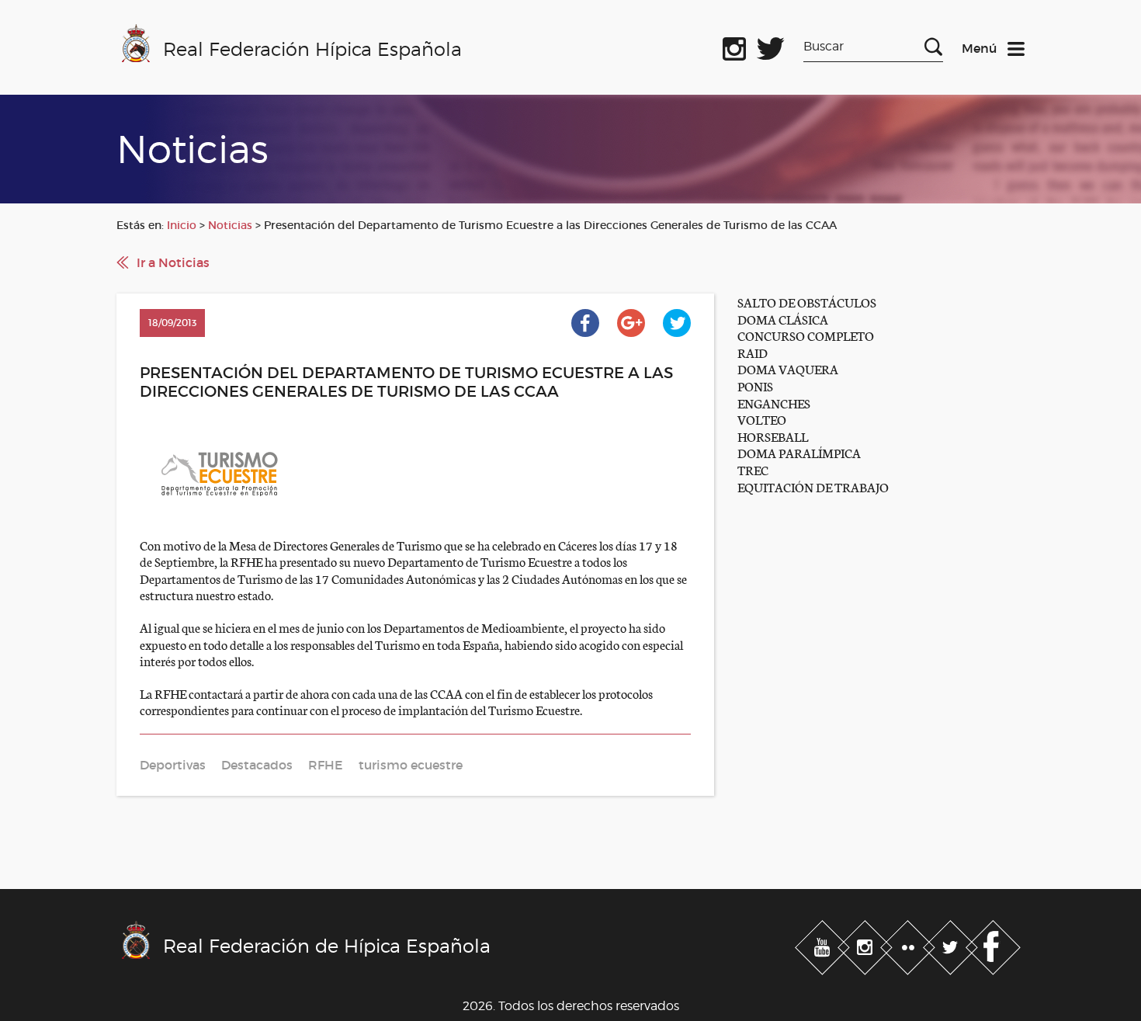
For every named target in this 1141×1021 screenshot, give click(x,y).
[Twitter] (952, 945)
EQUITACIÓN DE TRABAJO (813, 486)
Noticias (230, 225)
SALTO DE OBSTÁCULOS (806, 302)
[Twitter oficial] (771, 46)
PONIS (755, 385)
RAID (752, 352)
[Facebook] (993, 945)
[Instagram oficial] (734, 46)
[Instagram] (866, 945)
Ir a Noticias (173, 262)
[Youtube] (824, 945)
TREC (752, 469)
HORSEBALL (772, 436)
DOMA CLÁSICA (782, 319)
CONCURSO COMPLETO (805, 335)
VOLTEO (761, 419)
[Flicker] (909, 945)
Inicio (181, 225)
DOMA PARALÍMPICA (799, 452)
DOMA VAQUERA (787, 368)
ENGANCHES (773, 403)
